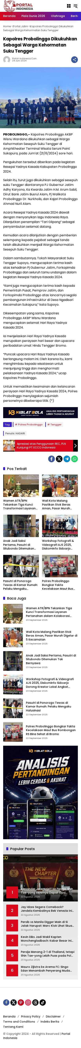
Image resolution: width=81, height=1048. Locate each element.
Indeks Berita (49, 1022)
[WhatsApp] (74, 459)
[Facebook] (51, 459)
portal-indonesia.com (24, 59)
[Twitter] (59, 459)
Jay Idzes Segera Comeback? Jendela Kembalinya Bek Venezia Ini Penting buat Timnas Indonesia (46, 909)
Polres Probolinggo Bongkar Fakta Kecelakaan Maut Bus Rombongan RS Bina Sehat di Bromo (57, 585)
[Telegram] (67, 459)
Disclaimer (53, 1016)
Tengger (56, 424)
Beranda (9, 1016)
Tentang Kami (13, 1027)
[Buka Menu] (68, 6)
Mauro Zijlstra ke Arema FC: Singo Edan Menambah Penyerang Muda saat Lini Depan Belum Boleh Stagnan (47, 969)
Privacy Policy (30, 1016)
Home (7, 26)
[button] (75, 6)
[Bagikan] (74, 59)
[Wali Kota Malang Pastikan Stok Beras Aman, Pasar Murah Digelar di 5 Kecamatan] (60, 485)
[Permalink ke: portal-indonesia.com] (7, 59)
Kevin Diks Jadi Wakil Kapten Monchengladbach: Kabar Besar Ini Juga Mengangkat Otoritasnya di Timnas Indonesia (46, 939)
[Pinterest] (21, 1002)
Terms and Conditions (19, 1022)
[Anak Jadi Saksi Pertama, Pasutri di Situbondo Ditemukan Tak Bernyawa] (21, 526)
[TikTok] (43, 1002)
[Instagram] (28, 1002)
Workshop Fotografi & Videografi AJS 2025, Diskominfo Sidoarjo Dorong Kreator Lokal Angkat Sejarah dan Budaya (58, 545)
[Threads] (35, 1002)
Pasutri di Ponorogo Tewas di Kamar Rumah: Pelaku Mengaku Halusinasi (20, 585)
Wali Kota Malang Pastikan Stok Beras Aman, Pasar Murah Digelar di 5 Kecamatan (59, 505)
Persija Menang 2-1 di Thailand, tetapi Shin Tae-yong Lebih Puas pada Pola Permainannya (47, 954)
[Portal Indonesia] (18, 6)
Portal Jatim (20, 26)
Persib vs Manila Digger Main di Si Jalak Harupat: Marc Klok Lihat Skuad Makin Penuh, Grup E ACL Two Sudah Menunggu (47, 924)
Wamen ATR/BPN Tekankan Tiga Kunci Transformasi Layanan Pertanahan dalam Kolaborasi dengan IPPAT (19, 505)
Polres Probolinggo (30, 424)
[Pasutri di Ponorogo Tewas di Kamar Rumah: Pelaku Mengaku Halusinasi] (21, 566)
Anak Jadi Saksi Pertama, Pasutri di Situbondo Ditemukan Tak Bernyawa (18, 545)
